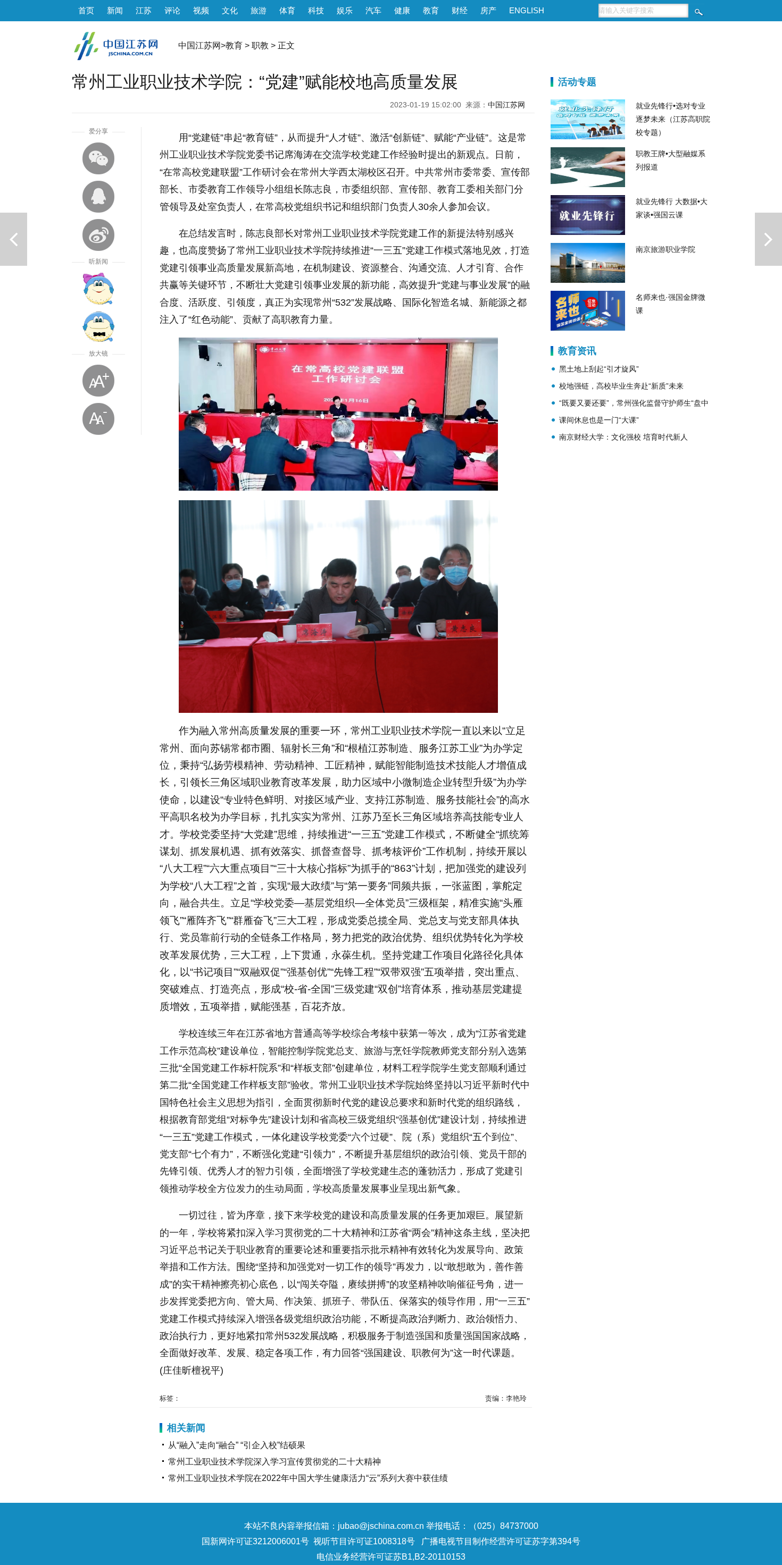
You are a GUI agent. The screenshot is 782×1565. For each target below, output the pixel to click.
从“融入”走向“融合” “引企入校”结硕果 (236, 1445)
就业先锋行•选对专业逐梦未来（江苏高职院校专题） (673, 119)
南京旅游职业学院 (665, 249)
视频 (201, 10)
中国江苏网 (199, 45)
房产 (488, 10)
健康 (402, 10)
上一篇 (13, 239)
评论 (172, 10)
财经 (460, 10)
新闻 (115, 10)
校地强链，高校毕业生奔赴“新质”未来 (621, 386)
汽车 (373, 10)
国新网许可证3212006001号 (255, 1541)
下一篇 (768, 239)
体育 (287, 10)
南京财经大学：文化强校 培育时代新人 (623, 437)
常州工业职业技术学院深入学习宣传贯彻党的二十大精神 (274, 1461)
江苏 (144, 10)
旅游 (259, 10)
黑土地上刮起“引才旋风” (599, 369)
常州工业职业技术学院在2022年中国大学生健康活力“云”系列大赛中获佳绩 (308, 1478)
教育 (431, 10)
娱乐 (345, 10)
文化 (230, 10)
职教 (260, 45)
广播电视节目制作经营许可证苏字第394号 (500, 1541)
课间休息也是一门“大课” (599, 420)
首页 (86, 10)
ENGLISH (526, 10)
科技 (316, 10)
